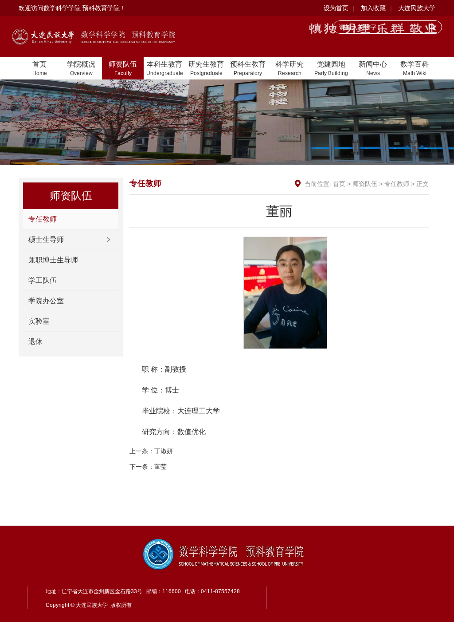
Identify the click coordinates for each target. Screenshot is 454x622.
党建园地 (331, 68)
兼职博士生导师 (53, 260)
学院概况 (81, 68)
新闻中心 (373, 68)
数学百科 (414, 68)
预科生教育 (248, 68)
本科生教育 (164, 68)
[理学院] (96, 36)
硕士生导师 (46, 239)
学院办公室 (46, 301)
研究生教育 (206, 68)
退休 (35, 341)
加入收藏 (373, 8)
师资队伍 (123, 68)
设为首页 (336, 8)
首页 (39, 68)
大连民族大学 (416, 8)
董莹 (160, 466)
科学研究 (289, 68)
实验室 (39, 321)
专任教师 (42, 219)
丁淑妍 (163, 451)
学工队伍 (42, 280)
